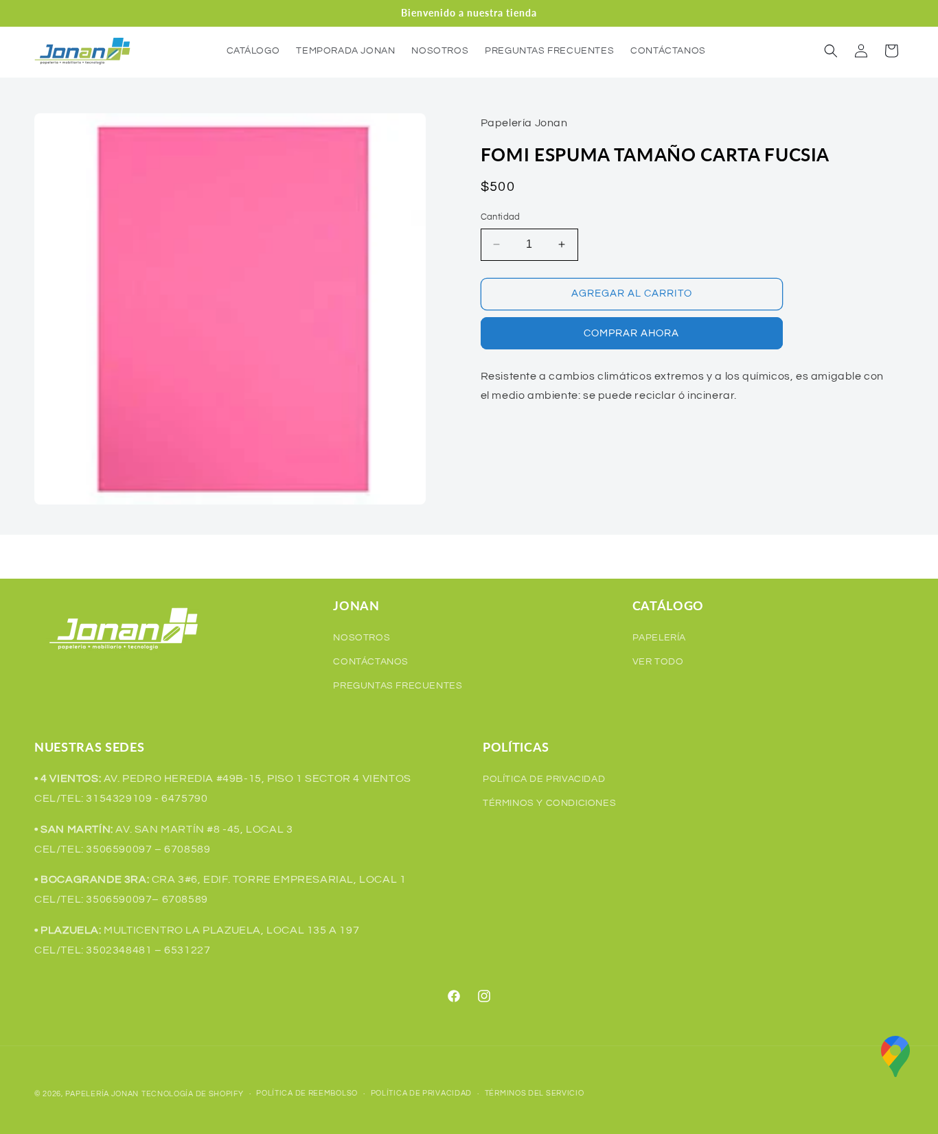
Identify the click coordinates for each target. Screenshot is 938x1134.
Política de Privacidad (544, 779)
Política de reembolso (307, 1093)
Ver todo (658, 662)
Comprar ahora (631, 333)
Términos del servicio (534, 1093)
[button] (831, 51)
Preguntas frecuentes (397, 686)
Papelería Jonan (102, 1094)
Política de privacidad (421, 1093)
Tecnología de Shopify (192, 1094)
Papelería (659, 638)
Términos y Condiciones (549, 803)
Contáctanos (371, 662)
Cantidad (501, 217)
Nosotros (361, 638)
